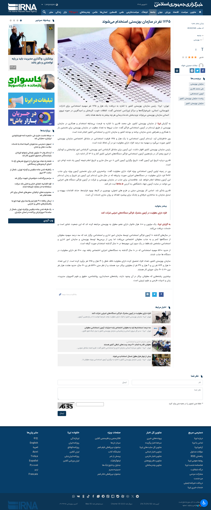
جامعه (152, 12)
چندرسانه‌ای (85, 12)
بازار (65, 12)
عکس (94, 12)
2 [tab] (17, 20)
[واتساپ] (74, 496)
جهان (160, 12)
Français (33, 474)
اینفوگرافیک (115, 461)
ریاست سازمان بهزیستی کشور (192, 98)
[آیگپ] (113, 496)
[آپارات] (123, 496)
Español (33, 461)
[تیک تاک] (88, 496)
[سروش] (103, 496)
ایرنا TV (72, 12)
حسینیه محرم (114, 470)
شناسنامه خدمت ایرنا (194, 465)
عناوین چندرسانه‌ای (153, 465)
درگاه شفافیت (197, 470)
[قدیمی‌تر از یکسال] (161, 317)
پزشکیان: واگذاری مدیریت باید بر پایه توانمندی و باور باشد (32, 61)
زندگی (58, 12)
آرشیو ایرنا (198, 447)
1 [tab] (21, 20)
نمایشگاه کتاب (114, 452)
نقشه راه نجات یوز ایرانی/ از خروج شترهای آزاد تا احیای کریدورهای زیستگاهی (31, 163)
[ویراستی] (98, 496)
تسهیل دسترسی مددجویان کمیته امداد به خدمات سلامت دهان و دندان (31, 145)
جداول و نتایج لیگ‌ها (111, 465)
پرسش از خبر (115, 456)
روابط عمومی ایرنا (195, 461)
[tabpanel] (31, 47)
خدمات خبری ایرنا (195, 488)
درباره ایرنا (198, 438)
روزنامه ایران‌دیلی (71, 456)
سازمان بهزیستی (197, 84)
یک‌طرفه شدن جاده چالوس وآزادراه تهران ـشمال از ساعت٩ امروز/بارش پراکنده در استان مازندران (30, 211)
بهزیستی (197, 40)
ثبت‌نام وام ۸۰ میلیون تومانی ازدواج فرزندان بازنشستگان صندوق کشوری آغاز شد (33, 154)
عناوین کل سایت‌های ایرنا (151, 447)
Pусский (34, 465)
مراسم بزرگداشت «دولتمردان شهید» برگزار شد (33, 178)
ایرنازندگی (74, 438)
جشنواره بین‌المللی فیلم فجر (108, 447)
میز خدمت (198, 479)
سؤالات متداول (196, 452)
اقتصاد (176, 12)
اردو (36, 470)
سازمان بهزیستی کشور (195, 103)
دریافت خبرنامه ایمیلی (193, 483)
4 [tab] (11, 20)
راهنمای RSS (197, 456)
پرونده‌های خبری (154, 438)
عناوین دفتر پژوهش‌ (153, 461)
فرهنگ (144, 12)
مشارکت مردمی (196, 474)
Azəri (35, 452)
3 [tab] (14, 20)
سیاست (184, 12)
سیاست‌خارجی (132, 12)
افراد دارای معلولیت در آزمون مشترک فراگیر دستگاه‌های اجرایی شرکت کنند (134, 213)
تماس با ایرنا (197, 443)
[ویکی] (78, 496)
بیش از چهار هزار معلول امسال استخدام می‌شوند (132, 356)
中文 (36, 438)
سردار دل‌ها (115, 443)
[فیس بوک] (93, 496)
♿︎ (204, 503)
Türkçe (34, 456)
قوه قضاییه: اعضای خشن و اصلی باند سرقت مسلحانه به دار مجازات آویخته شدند (33, 185)
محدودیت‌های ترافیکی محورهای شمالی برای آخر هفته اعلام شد (30, 194)
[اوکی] (83, 496)
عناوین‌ (193, 12)
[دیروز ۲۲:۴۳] (31, 39)
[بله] (118, 496)
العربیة (35, 447)
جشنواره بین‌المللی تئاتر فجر (108, 474)
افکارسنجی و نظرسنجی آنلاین (107, 438)
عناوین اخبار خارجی (153, 456)
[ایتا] (108, 496)
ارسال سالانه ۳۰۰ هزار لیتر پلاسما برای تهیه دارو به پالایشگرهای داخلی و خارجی (31, 202)
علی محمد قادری (197, 89)
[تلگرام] (137, 496)
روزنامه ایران (74, 443)
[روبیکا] (128, 496)
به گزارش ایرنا (164, 224)
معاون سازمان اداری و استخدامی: (138, 341)
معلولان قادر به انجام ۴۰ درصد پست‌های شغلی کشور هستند (127, 344)
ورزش (167, 12)
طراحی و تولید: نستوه (190, 505)
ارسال (62, 413)
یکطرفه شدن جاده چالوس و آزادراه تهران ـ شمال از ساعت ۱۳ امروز (30, 171)
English (34, 443)
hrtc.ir (119, 184)
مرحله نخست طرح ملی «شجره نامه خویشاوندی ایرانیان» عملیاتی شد (31, 137)
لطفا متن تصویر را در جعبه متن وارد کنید (186, 403)
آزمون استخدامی (197, 93)
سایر (51, 12)
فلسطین (113, 12)
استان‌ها (103, 12)
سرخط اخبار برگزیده (153, 443)
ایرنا (178, 5)
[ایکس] (133, 496)
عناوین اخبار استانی (153, 452)
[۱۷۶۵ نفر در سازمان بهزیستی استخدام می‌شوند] (114, 64)
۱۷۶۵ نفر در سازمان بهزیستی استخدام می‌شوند (136, 22)
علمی (121, 12)
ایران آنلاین (74, 452)
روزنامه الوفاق (73, 447)
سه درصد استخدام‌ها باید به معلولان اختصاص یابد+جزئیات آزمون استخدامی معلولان (117, 327)
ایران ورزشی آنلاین (71, 461)
